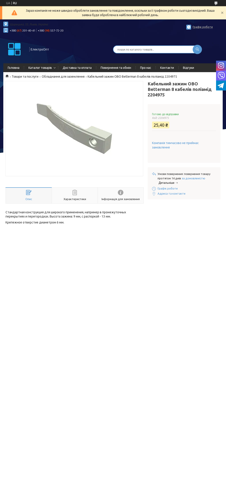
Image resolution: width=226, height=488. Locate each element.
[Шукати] (197, 49)
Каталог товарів (40, 67)
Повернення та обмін (116, 67)
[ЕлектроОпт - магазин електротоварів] (14, 49)
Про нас (145, 67)
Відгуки (188, 67)
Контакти (167, 67)
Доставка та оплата (77, 67)
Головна (13, 67)
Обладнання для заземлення (63, 76)
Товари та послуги (25, 76)
